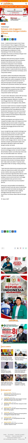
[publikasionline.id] (8, 3)
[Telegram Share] (23, 248)
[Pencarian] (26, 4)
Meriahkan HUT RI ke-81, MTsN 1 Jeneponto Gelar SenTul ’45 (15, 404)
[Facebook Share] (15, 248)
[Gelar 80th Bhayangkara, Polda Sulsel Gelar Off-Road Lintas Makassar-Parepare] (21, 365)
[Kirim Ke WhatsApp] (26, 248)
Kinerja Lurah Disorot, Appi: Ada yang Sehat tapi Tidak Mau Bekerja (21, 358)
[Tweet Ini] (18, 248)
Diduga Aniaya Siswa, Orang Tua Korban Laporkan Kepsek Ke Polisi (13, 424)
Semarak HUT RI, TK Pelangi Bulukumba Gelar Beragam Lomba (14, 419)
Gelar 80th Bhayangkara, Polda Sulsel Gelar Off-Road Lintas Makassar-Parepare (21, 371)
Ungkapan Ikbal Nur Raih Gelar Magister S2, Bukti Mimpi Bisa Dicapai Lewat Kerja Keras (15, 399)
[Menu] (2, 3)
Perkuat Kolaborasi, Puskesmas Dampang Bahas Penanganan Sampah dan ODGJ (15, 414)
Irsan (5, 35)
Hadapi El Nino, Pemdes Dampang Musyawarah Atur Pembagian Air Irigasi (7, 358)
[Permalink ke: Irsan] (2, 36)
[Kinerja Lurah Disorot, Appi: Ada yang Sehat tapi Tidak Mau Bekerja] (21, 352)
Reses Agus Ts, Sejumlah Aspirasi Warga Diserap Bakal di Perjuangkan (15, 409)
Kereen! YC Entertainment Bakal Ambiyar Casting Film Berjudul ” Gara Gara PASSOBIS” (6, 371)
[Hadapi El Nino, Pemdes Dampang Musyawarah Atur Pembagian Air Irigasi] (7, 352)
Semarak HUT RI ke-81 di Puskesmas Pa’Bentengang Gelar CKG (12, 394)
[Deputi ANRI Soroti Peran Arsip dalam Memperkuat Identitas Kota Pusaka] (7, 377)
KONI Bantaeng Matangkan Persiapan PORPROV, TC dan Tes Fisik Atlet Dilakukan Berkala (20, 384)
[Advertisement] (14, 215)
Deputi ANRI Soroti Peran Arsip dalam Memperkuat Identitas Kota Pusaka (7, 384)
